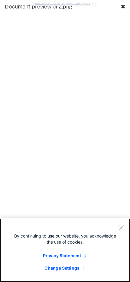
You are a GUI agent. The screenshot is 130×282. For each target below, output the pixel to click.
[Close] (121, 228)
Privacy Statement (62, 255)
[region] (65, 250)
